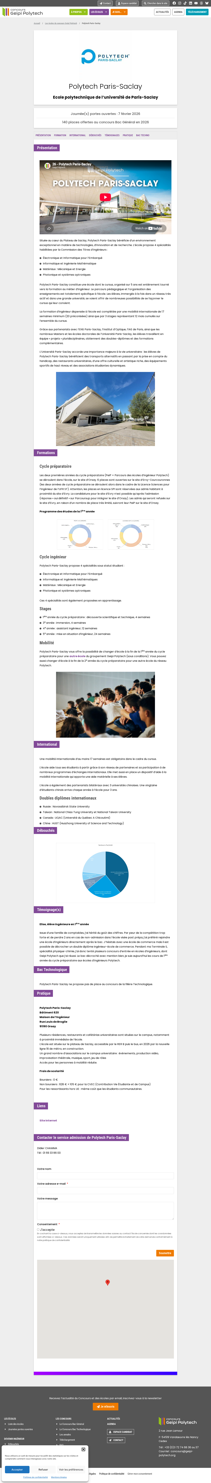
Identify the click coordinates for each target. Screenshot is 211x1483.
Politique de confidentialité (35, 1477)
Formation (60, 135)
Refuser (43, 1469)
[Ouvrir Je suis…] (124, 12)
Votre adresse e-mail (51, 1184)
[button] (83, 1449)
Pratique (128, 135)
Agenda (111, 1424)
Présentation (43, 135)
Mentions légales (59, 1477)
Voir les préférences (71, 1469)
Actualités (113, 1418)
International (77, 135)
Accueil (37, 23)
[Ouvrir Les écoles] (106, 12)
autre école (77, 656)
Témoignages (112, 135)
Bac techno (142, 135)
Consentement (47, 1224)
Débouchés (95, 135)
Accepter (17, 1469)
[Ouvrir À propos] (85, 12)
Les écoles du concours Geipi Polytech (61, 23)
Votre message (47, 1198)
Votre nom (44, 1169)
